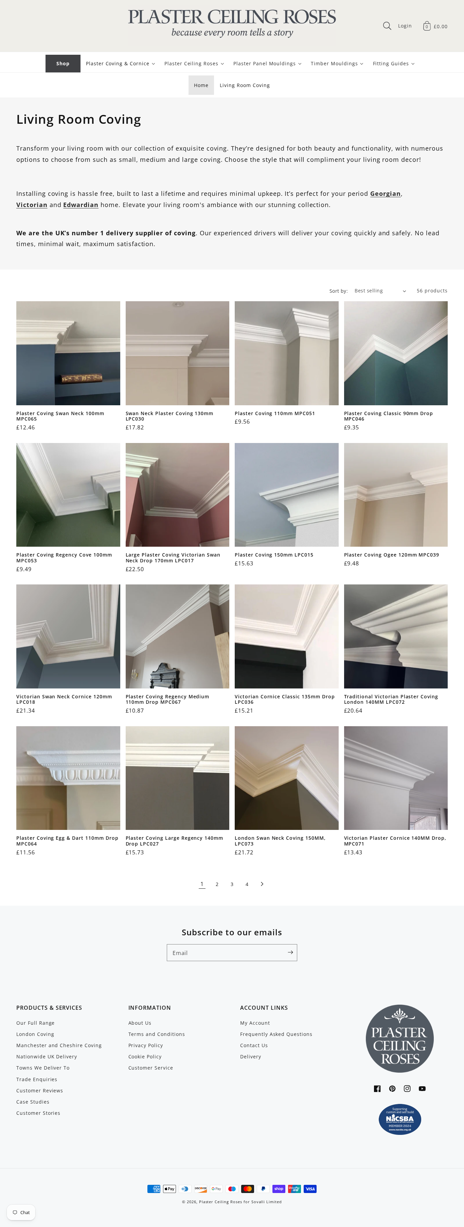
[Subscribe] (290, 952)
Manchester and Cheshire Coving (59, 1045)
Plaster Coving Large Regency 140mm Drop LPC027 (175, 841)
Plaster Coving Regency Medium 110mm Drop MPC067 (168, 699)
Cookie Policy (145, 1056)
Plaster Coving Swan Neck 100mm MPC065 (60, 416)
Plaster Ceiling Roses (220, 1201)
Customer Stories (38, 1113)
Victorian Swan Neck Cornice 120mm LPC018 (64, 699)
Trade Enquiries (36, 1079)
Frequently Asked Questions (276, 1034)
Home (201, 85)
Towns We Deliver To (43, 1067)
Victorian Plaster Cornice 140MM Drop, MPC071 (395, 841)
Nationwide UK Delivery (46, 1056)
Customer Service (150, 1067)
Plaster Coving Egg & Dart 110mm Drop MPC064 (67, 841)
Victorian (32, 205)
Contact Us (254, 1045)
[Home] (232, 25)
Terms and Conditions (156, 1034)
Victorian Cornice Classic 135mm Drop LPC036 (285, 699)
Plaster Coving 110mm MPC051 (275, 413)
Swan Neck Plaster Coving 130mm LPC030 (170, 416)
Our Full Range (35, 1023)
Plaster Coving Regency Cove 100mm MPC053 (64, 557)
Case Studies (33, 1101)
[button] (387, 25)
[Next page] (261, 884)
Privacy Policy (145, 1045)
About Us (140, 1023)
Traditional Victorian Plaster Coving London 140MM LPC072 (391, 699)
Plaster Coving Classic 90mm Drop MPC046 (388, 416)
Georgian (385, 193)
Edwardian (81, 205)
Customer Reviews (39, 1090)
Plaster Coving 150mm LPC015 (274, 555)
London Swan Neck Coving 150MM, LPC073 (280, 841)
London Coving (35, 1034)
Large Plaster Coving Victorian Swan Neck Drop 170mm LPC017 (173, 557)
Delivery (250, 1056)
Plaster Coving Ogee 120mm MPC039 (392, 555)
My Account (255, 1023)
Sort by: (338, 291)
